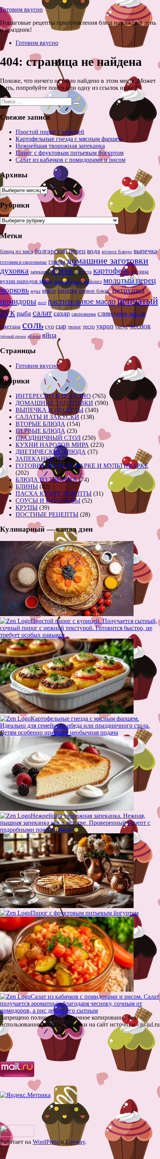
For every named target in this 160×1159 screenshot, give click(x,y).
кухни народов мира (26, 281)
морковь (14, 290)
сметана (10, 326)
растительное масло (82, 301)
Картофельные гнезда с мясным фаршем (69, 139)
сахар (62, 313)
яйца (49, 335)
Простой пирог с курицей (50, 132)
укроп (104, 326)
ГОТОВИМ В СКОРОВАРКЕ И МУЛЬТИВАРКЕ (82, 465)
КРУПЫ (27, 507)
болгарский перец (60, 251)
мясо (49, 290)
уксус (121, 327)
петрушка (128, 290)
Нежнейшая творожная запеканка (60, 146)
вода (93, 251)
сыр (61, 326)
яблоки (34, 336)
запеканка (39, 272)
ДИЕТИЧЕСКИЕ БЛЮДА (51, 451)
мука (35, 291)
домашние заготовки (107, 260)
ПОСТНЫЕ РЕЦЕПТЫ (47, 514)
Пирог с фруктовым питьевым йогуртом (69, 152)
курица (140, 271)
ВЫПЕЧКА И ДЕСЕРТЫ (49, 410)
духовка (14, 270)
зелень (62, 270)
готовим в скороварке (23, 262)
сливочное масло (121, 313)
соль (32, 324)
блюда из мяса (16, 251)
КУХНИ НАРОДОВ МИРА (52, 444)
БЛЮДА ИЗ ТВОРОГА (46, 479)
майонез (93, 281)
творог (74, 327)
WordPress (46, 1141)
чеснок (140, 326)
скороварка (83, 314)
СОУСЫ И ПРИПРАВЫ (48, 500)
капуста (83, 272)
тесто (89, 326)
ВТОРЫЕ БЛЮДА (40, 424)
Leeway (75, 1141)
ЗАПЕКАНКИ (35, 458)
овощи (67, 290)
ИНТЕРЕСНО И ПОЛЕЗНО (53, 396)
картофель (111, 270)
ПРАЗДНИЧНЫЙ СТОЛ (48, 437)
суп (49, 326)
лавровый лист (68, 281)
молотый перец (129, 280)
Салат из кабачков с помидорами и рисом (70, 159)
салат (42, 313)
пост (42, 302)
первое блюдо (95, 291)
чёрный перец (13, 336)
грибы (57, 261)
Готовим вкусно (21, 9)
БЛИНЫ (27, 486)
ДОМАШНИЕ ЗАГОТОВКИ (54, 403)
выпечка (145, 251)
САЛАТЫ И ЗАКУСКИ (47, 417)
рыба (24, 313)
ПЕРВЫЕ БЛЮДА (40, 431)
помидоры (18, 301)
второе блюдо (117, 251)
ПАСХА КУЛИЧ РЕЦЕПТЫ (54, 493)
